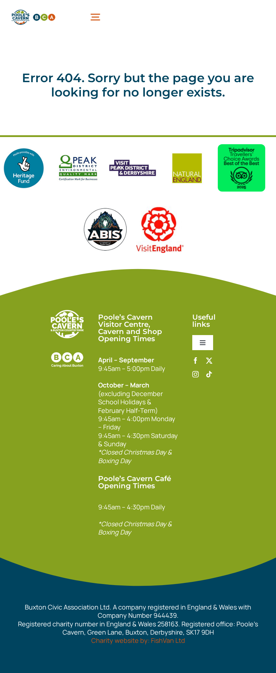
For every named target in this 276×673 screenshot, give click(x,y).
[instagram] (195, 374)
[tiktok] (209, 374)
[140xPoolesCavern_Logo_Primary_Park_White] (67, 313)
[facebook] (195, 360)
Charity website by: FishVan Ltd (138, 640)
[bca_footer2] (67, 348)
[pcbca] (33, 10)
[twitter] (209, 360)
